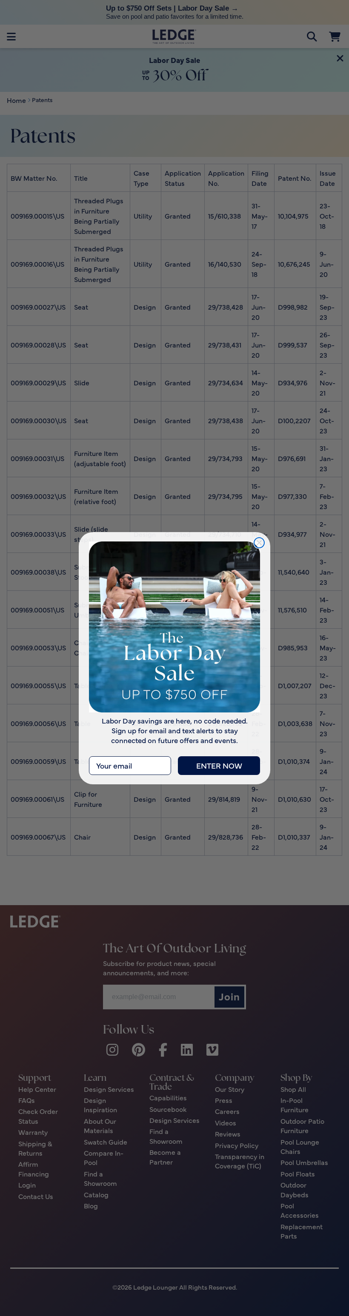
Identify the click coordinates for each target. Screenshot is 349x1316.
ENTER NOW (219, 765)
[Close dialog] (259, 543)
